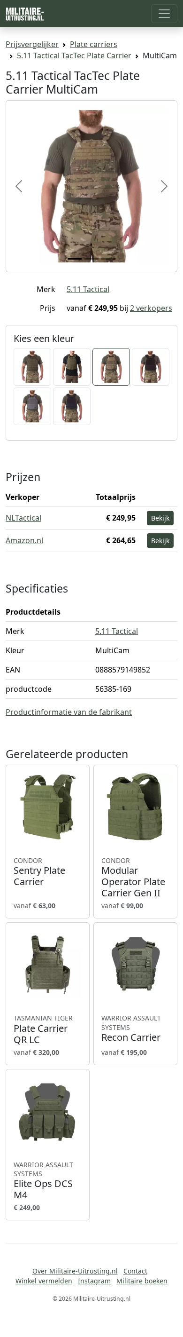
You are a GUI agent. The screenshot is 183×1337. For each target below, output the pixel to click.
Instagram (94, 1280)
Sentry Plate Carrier (39, 872)
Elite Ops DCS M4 (43, 1180)
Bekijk (160, 518)
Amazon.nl (24, 540)
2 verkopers (151, 308)
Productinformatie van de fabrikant (69, 712)
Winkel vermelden (43, 1280)
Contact (135, 1270)
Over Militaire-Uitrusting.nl (75, 1270)
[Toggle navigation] (164, 13)
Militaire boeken (142, 1280)
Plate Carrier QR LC (43, 1029)
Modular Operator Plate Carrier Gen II (133, 877)
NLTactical (23, 518)
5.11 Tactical (88, 289)
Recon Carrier (131, 1028)
